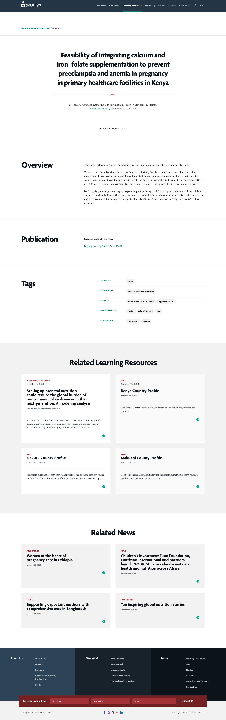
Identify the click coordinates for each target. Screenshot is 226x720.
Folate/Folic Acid (145, 311)
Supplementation (165, 301)
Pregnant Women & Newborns (141, 291)
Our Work (114, 5)
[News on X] (113, 712)
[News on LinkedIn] (121, 712)
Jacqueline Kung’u (99, 108)
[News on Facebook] (104, 712)
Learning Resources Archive (35, 28)
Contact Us (184, 5)
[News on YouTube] (117, 712)
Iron (158, 311)
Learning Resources (132, 5)
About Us (101, 5)
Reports (146, 321)
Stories (161, 5)
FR (201, 5)
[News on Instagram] (108, 712)
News (148, 5)
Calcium (131, 311)
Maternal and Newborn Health (141, 301)
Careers (172, 5)
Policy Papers (133, 321)
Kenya (130, 281)
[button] (195, 6)
